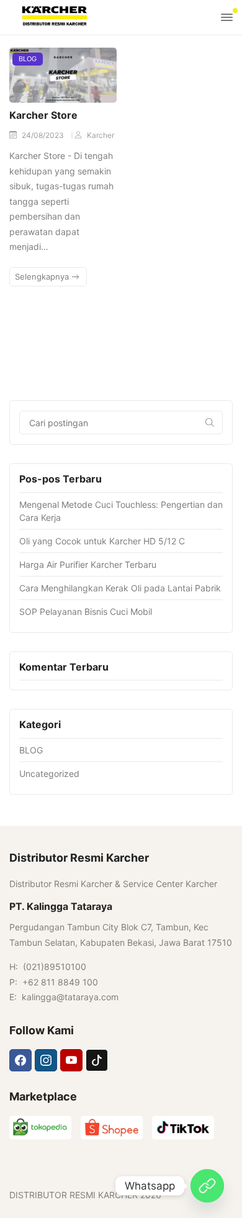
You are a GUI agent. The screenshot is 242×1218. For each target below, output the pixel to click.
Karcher (100, 135)
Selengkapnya (43, 276)
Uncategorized (49, 773)
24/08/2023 (44, 135)
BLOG (28, 58)
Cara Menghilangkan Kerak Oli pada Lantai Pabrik (120, 588)
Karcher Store (43, 115)
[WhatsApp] (207, 1186)
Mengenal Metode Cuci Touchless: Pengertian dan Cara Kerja (121, 511)
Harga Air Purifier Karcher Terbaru (87, 564)
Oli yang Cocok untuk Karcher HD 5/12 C (102, 541)
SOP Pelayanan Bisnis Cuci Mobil (85, 611)
